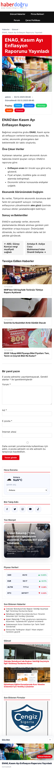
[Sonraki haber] (45, 528)
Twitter (18, 106)
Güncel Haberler (17, 14)
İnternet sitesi (9, 431)
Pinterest (19, 110)
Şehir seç (11, 485)
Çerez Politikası (32, 20)
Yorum (6, 384)
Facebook (29, 106)
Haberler (6, 29)
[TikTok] (38, 509)
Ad (4, 410)
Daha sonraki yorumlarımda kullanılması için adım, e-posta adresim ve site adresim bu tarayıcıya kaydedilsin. (25, 449)
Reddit (9, 110)
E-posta (7, 421)
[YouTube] (30, 509)
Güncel (15, 29)
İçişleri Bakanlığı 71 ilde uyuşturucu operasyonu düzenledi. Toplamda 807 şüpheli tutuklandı (26, 620)
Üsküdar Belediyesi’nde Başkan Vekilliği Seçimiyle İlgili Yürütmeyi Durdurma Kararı (27, 610)
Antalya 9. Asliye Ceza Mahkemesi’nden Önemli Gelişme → (36, 247)
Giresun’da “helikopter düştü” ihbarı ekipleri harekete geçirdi (24, 630)
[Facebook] (7, 509)
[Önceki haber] (39, 528)
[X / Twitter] (15, 509)
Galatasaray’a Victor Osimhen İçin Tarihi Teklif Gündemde (25, 625)
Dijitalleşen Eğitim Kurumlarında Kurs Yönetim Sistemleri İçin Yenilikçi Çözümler (25, 615)
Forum (17, 20)
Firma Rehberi (37, 14)
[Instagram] (22, 509)
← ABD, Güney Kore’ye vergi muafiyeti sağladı (12, 247)
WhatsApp (41, 106)
